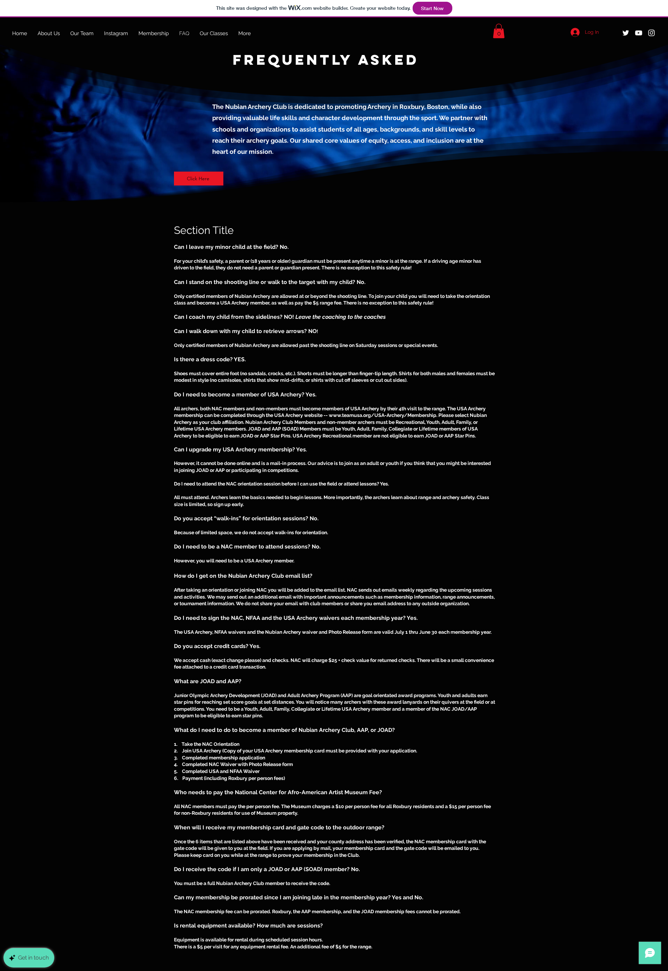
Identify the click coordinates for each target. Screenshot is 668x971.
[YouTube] (638, 33)
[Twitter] (625, 33)
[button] (499, 31)
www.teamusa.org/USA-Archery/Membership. (383, 415)
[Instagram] (651, 33)
